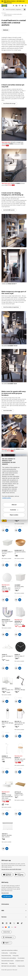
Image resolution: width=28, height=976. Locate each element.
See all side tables (7, 410)
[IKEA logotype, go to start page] (4, 5)
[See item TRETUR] (7, 826)
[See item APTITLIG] (20, 784)
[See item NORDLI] (7, 784)
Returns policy (4, 963)
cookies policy (6, 498)
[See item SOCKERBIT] (7, 543)
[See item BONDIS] (20, 647)
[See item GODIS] (7, 680)
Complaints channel (19, 960)
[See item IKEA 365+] (7, 714)
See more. (9, 2)
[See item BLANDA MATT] (20, 543)
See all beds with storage (9, 103)
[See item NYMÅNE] (7, 748)
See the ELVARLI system (9, 210)
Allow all (14, 504)
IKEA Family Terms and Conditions (8, 966)
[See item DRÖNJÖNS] (20, 612)
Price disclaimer (21, 958)
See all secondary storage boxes (11, 307)
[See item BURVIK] (20, 748)
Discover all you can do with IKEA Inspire (11, 869)
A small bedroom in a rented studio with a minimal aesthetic (13, 15)
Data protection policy (6, 955)
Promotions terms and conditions (8, 958)
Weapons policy (21, 966)
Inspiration (3, 12)
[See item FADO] (7, 577)
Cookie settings (13, 953)
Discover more (5, 893)
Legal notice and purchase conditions (9, 950)
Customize (13, 509)
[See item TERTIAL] (20, 680)
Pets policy (11, 963)
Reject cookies (14, 515)
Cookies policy (4, 953)
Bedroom (5, 30)
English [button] (7, 942)
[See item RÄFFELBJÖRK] (7, 612)
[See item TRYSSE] (7, 647)
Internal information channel (7, 960)
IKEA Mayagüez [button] (8, 937)
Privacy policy (16, 955)
